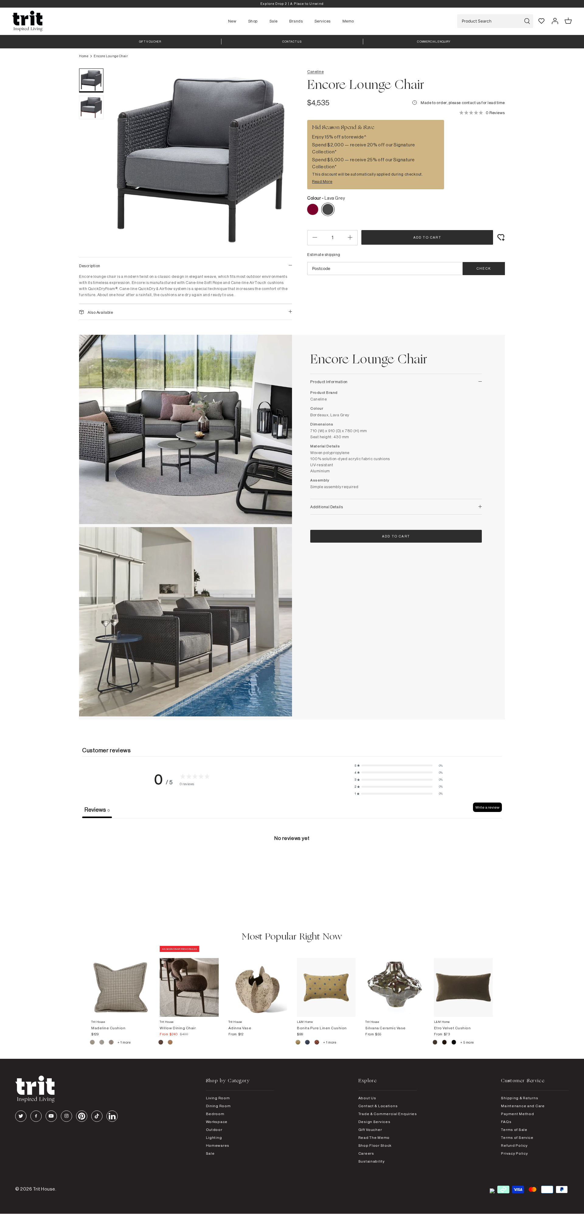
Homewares (217, 1145)
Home (83, 56)
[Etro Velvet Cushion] (463, 981)
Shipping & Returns (519, 1098)
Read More (322, 181)
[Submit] (527, 21)
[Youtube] (51, 1116)
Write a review (487, 807)
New (232, 21)
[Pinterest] (81, 1116)
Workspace (217, 1121)
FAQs (506, 1121)
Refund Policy (514, 1145)
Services (323, 21)
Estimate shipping (323, 254)
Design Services (374, 1121)
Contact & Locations (378, 1106)
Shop (253, 21)
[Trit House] (27, 21)
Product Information (329, 381)
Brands (296, 21)
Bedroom (215, 1113)
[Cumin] (170, 1043)
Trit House (44, 1189)
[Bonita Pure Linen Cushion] (326, 981)
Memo (348, 21)
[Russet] (111, 1043)
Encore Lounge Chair (111, 56)
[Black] (454, 1043)
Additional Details (326, 506)
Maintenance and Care (522, 1106)
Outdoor (214, 1129)
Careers (366, 1153)
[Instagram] (66, 1116)
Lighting (214, 1137)
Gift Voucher (370, 1129)
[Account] (554, 21)
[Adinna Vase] (257, 981)
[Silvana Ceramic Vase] (394, 981)
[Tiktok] (97, 1116)
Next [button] (280, 160)
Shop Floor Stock (375, 1145)
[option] (292, 4)
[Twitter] (20, 1116)
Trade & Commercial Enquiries (387, 1113)
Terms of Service (517, 1137)
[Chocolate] (445, 1043)
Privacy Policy (514, 1153)
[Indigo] (307, 1043)
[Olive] (435, 1043)
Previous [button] (121, 160)
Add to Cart (427, 237)
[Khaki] (298, 1043)
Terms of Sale (514, 1129)
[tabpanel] (292, 863)
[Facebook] (36, 1116)
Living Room (218, 1098)
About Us (367, 1098)
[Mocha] (161, 1043)
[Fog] (102, 1043)
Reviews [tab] (97, 809)
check (484, 268)
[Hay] (92, 1043)
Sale (273, 21)
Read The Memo (374, 1137)
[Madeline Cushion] (120, 981)
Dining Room (218, 1106)
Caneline (315, 71)
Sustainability (371, 1161)
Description (89, 265)
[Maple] (317, 1043)
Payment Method (517, 1113)
